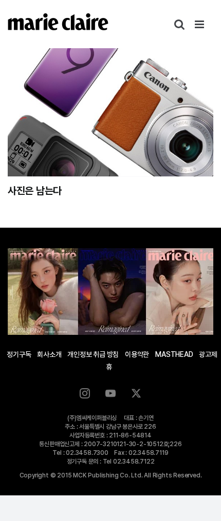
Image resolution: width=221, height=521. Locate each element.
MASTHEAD (174, 354)
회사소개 (49, 354)
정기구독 (19, 354)
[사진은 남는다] (110, 112)
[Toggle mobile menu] (200, 24)
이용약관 (137, 354)
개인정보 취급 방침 (93, 354)
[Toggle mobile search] (179, 24)
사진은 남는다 (35, 191)
